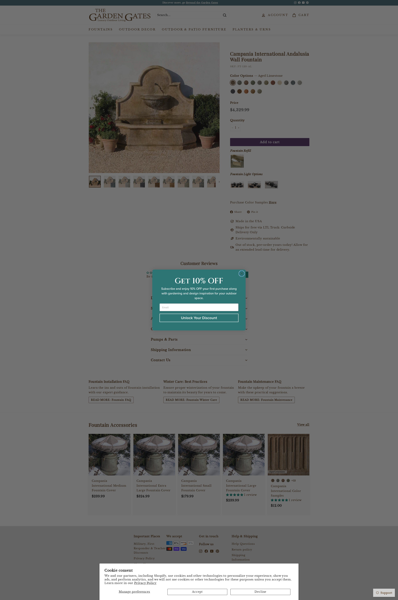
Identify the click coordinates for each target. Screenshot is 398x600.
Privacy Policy (145, 583)
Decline (260, 591)
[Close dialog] (241, 273)
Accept (197, 591)
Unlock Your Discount (199, 318)
